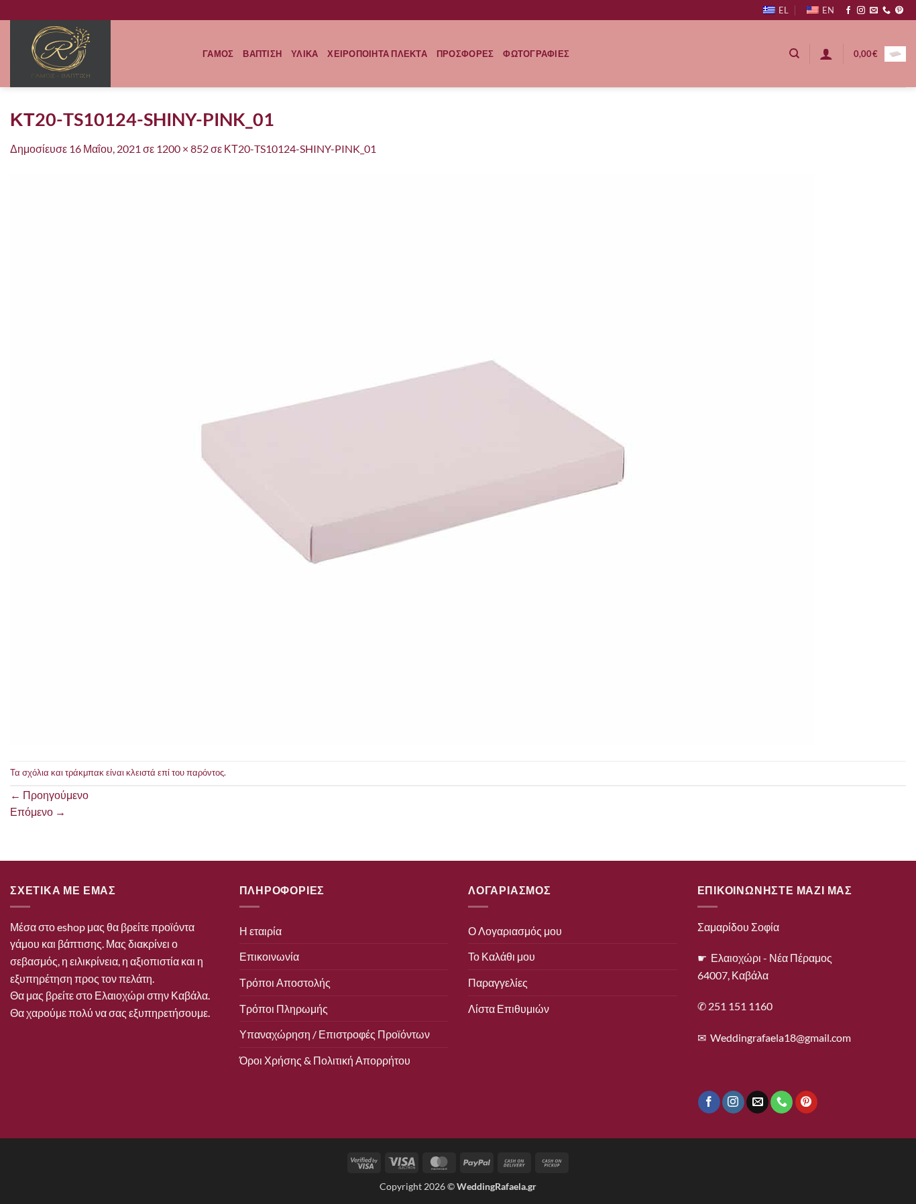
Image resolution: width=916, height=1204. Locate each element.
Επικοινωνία (269, 956)
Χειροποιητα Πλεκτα (377, 53)
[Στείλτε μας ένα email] (874, 10)
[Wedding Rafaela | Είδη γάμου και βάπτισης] (96, 53)
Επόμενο (38, 811)
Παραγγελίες (498, 982)
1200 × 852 (182, 148)
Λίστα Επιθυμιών (508, 1008)
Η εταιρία (260, 930)
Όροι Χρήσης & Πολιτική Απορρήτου (324, 1060)
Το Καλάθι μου (501, 956)
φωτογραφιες (536, 53)
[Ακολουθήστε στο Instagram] (861, 10)
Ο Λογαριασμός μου (515, 930)
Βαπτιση (262, 53)
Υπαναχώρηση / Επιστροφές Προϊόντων (334, 1034)
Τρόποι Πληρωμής (283, 1008)
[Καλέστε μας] (886, 10)
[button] (826, 53)
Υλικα (304, 53)
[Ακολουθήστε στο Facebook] (848, 10)
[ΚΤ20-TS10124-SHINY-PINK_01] (412, 457)
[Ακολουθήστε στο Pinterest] (899, 10)
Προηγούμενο (49, 794)
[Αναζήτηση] (794, 53)
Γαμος (218, 53)
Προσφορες (465, 53)
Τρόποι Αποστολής (285, 982)
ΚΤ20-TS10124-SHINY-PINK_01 (300, 148)
